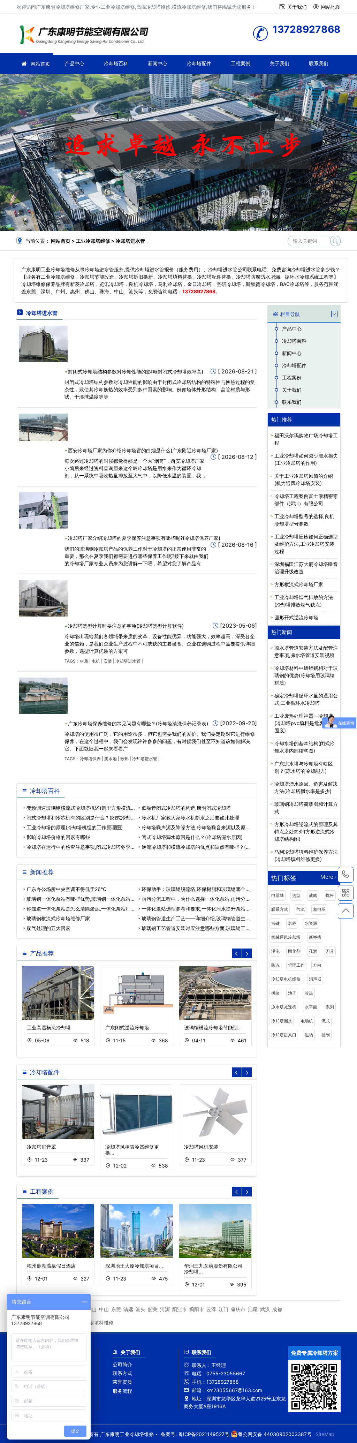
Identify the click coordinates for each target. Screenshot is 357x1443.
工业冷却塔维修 (86, 35)
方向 (317, 965)
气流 (300, 909)
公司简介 (122, 1364)
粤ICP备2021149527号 (203, 1434)
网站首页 (40, 64)
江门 (223, 1309)
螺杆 (330, 895)
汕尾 (253, 1309)
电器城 (277, 895)
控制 (325, 1034)
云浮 (211, 1309)
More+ (328, 877)
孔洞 (313, 951)
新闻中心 (157, 63)
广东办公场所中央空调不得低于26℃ (66, 889)
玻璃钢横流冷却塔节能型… (213, 1027)
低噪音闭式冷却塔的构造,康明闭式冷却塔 (186, 808)
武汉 (265, 1309)
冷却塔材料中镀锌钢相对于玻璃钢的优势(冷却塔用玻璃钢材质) (306, 675)
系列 (330, 1007)
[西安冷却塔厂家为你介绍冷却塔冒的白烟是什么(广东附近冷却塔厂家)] (43, 427)
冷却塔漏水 (281, 1020)
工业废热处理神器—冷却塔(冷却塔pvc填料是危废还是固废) (304, 723)
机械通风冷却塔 (286, 937)
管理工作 (296, 965)
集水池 (110, 758)
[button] (247, 953)
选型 (296, 895)
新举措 (315, 937)
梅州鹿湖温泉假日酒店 (51, 1266)
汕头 (140, 1309)
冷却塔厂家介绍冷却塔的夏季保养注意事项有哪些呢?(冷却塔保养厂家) (144, 538)
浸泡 (275, 951)
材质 (84, 661)
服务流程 (122, 1391)
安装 (108, 661)
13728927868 (346, 875)
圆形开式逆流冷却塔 (296, 617)
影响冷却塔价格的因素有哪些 (58, 837)
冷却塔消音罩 (41, 1147)
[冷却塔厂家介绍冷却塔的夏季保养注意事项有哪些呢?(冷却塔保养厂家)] (43, 510)
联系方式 (279, 909)
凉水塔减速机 (283, 1007)
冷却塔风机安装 (201, 1147)
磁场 (309, 1034)
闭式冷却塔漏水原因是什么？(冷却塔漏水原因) (192, 837)
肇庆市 (238, 1309)
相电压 (319, 909)
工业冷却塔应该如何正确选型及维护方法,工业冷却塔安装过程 (306, 544)
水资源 (311, 923)
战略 (313, 895)
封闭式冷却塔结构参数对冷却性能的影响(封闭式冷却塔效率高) (135, 372)
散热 (124, 758)
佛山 (92, 1309)
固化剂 (294, 951)
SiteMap (325, 1434)
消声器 (315, 979)
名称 (292, 923)
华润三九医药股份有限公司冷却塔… (213, 1269)
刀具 (330, 951)
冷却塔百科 (116, 63)
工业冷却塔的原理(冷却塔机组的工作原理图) (74, 827)
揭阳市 (196, 1309)
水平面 (311, 1007)
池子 (292, 993)
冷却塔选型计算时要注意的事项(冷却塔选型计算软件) (126, 626)
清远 (128, 1309)
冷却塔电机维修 (286, 979)
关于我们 (297, 7)
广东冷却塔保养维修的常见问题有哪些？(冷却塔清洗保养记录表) (138, 723)
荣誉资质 (122, 1382)
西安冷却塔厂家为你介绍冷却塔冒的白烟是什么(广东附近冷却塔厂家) (143, 450)
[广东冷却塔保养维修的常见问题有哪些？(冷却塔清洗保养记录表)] (43, 695)
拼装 (275, 993)
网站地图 (331, 7)
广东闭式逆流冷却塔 (127, 1027)
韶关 (153, 1309)
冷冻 (309, 993)
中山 (104, 1309)
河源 (165, 1309)
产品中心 (74, 63)
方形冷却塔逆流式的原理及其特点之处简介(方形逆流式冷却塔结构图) (306, 831)
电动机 (307, 1020)
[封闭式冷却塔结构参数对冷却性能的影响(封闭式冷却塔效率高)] (43, 343)
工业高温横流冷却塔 (49, 1027)
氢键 (275, 923)
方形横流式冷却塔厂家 (298, 584)
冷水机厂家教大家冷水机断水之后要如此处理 (190, 818)
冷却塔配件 (199, 63)
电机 (96, 661)
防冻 (275, 965)
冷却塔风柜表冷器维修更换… (132, 1150)
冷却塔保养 (90, 758)
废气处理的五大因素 (48, 928)
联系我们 (318, 63)
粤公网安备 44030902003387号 (275, 1434)
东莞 (116, 1309)
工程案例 (240, 63)
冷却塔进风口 (283, 1034)
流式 (325, 1020)
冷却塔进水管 (127, 661)
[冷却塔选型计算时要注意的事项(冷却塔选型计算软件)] (43, 598)
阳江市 (179, 1309)
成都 (277, 1309)
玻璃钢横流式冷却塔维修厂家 (58, 918)
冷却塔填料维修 (96, 1322)
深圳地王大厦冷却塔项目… (134, 1266)
